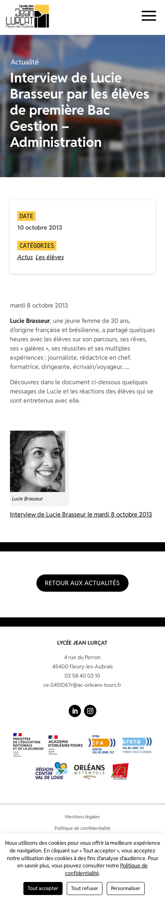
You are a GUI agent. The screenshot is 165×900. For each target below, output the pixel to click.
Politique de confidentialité (82, 828)
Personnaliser (125, 888)
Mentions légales (82, 816)
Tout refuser (84, 888)
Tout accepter (43, 888)
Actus (25, 257)
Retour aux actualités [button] (82, 583)
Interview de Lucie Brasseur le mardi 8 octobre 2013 (81, 514)
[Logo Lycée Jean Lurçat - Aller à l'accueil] (27, 16)
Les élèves (50, 257)
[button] (75, 711)
